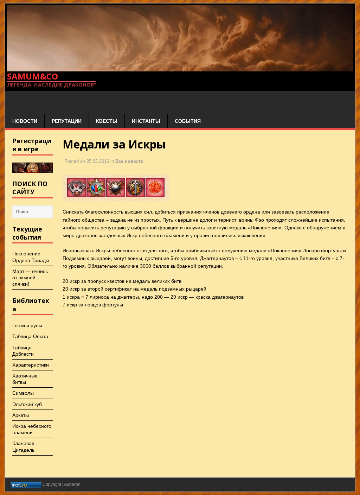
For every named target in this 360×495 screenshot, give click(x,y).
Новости (24, 121)
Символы (23, 393)
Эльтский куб (27, 404)
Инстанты (146, 121)
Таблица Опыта (30, 336)
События (188, 121)
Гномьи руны (27, 325)
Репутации (67, 121)
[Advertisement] (106, 101)
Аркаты (20, 415)
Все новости (129, 161)
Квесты (106, 121)
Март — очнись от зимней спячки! (30, 277)
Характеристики (30, 365)
